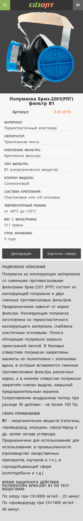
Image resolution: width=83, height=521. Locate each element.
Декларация (21, 253)
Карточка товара (61, 253)
